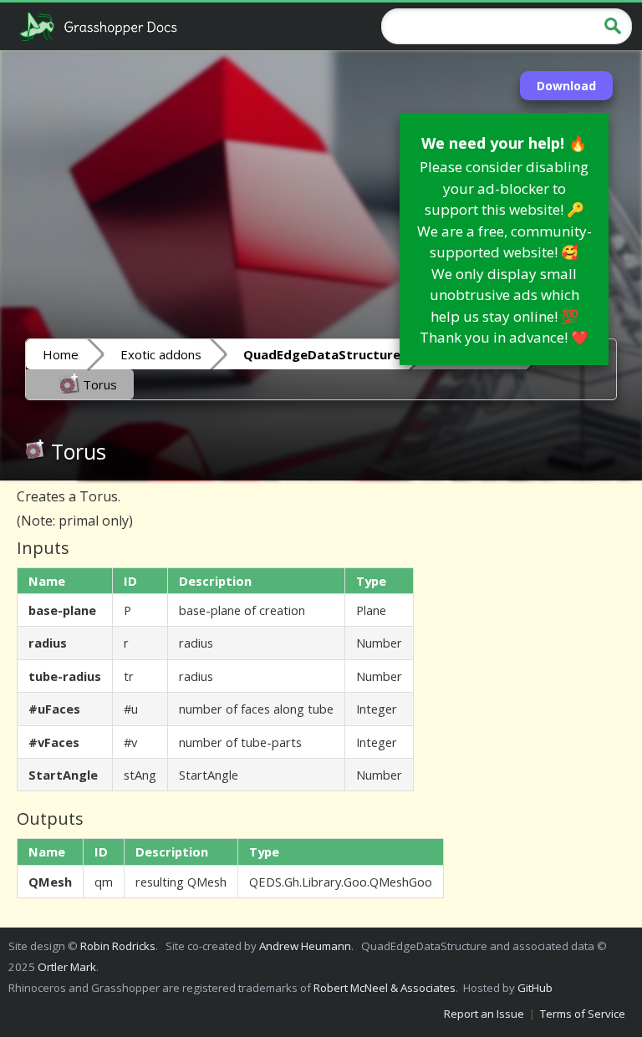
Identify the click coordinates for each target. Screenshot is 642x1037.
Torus (98, 384)
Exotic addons (160, 354)
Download (566, 86)
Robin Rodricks (117, 945)
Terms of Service (582, 1013)
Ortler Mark (67, 966)
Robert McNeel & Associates (384, 987)
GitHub (535, 987)
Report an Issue (484, 1013)
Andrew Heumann (305, 945)
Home (61, 354)
